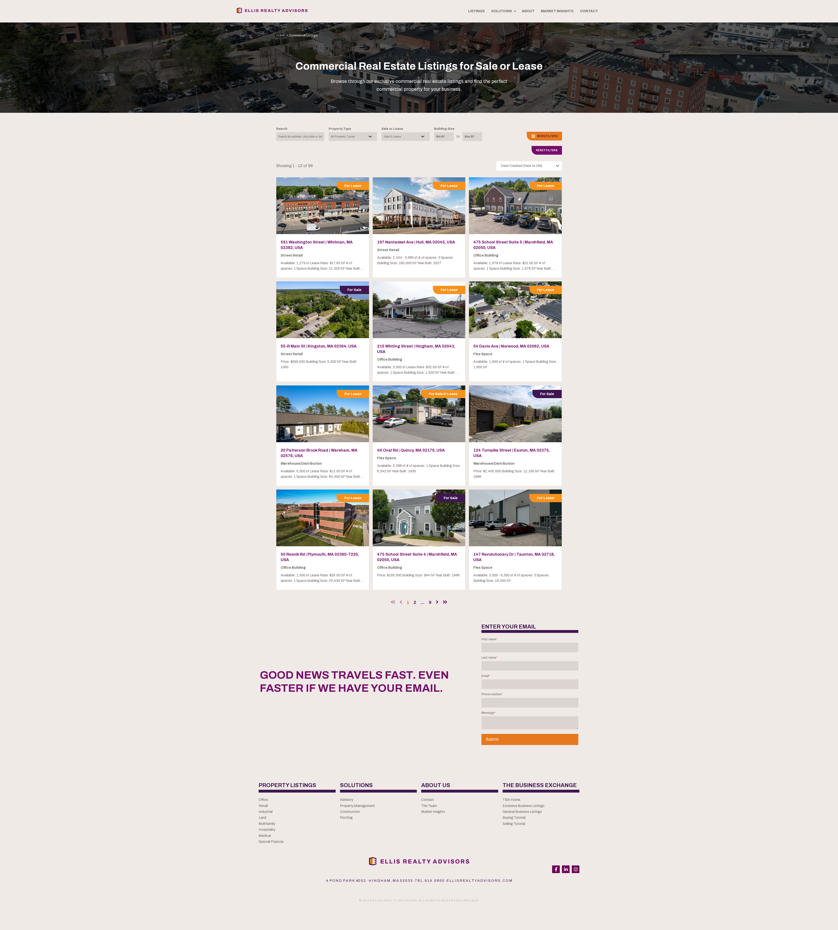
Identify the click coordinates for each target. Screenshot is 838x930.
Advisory (346, 800)
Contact (427, 800)
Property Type (340, 128)
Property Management (357, 806)
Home (280, 35)
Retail (263, 806)
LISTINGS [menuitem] (476, 11)
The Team (429, 806)
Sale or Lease (392, 128)
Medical (265, 836)
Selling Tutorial (514, 824)
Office (263, 800)
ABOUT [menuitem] (528, 11)
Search (281, 128)
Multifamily (267, 824)
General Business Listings (522, 812)
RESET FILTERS (547, 150)
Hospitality (267, 829)
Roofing (346, 817)
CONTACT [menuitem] (589, 11)
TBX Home (511, 800)
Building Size (444, 128)
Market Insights (433, 812)
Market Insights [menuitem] (557, 11)
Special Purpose (271, 841)
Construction (350, 812)
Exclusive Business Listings (523, 806)
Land (262, 817)
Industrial (266, 812)
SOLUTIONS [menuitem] (501, 11)
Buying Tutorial (514, 817)
